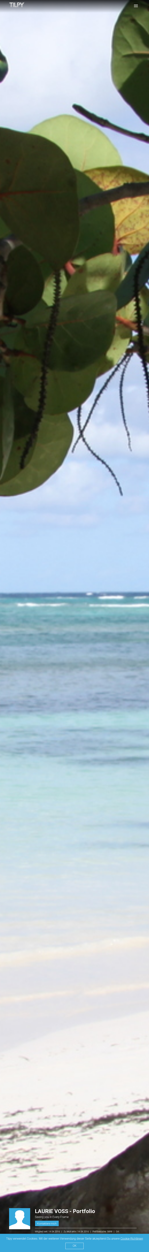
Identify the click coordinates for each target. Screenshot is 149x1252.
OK (74, 1245)
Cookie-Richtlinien (131, 1238)
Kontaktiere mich (47, 1223)
